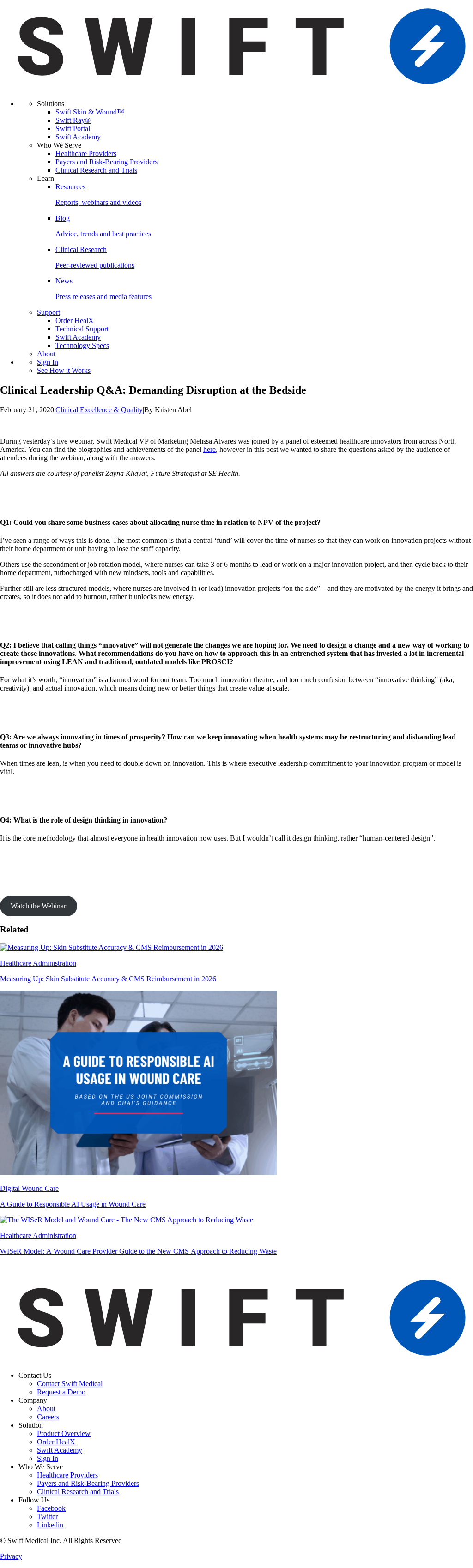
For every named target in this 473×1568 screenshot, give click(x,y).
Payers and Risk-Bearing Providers (106, 162)
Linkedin (50, 1525)
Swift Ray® (73, 120)
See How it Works (64, 370)
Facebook (51, 1508)
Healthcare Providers (85, 153)
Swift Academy (78, 137)
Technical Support (82, 329)
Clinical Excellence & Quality (99, 410)
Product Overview (64, 1433)
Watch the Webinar (38, 906)
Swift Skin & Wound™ (89, 112)
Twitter (47, 1516)
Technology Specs (82, 345)
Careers (48, 1417)
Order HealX (74, 320)
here (209, 449)
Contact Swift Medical (70, 1384)
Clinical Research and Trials (96, 170)
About (46, 354)
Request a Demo (61, 1392)
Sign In (47, 362)
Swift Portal (72, 128)
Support (48, 312)
